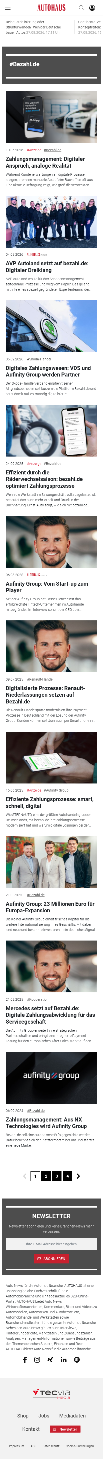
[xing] (50, 1359)
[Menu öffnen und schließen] (9, 7)
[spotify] (77, 1360)
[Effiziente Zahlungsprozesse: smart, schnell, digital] (51, 757)
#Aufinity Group (56, 790)
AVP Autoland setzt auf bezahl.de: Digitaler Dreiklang (47, 266)
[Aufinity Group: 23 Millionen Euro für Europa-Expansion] (51, 862)
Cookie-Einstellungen (80, 1446)
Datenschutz (51, 1446)
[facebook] (25, 1360)
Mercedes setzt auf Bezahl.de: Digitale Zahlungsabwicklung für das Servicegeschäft (50, 1015)
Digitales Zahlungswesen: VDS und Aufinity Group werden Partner (48, 371)
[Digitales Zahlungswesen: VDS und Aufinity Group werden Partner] (51, 326)
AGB (33, 1446)
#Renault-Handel (40, 679)
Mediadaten (72, 1416)
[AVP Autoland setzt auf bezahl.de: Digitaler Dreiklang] (51, 222)
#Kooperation (37, 999)
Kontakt (31, 1429)
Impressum (16, 1446)
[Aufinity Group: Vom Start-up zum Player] (51, 542)
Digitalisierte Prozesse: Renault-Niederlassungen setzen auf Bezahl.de (45, 695)
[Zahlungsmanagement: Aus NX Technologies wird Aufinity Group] (51, 1078)
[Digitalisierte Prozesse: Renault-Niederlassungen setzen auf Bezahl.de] (51, 646)
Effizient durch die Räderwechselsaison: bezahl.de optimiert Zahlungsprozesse (44, 479)
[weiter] (78, 1176)
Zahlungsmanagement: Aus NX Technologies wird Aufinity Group (46, 1122)
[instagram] (37, 1360)
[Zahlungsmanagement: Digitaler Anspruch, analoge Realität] (51, 117)
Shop (22, 1416)
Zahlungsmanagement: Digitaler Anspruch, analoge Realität (45, 162)
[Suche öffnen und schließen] (80, 8)
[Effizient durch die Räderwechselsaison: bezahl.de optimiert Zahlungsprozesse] (51, 431)
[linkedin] (63, 1359)
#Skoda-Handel (39, 359)
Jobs (43, 1416)
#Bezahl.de (52, 150)
